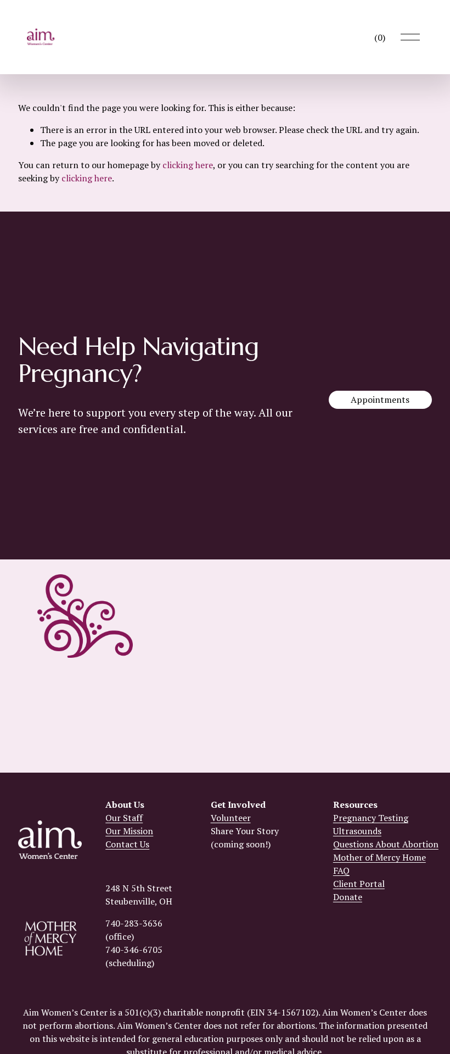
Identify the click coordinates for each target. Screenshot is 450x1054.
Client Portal (359, 884)
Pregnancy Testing (370, 818)
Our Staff (124, 818)
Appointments (380, 399)
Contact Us (127, 844)
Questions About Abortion (385, 844)
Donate (347, 897)
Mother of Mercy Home (379, 857)
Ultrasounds (357, 831)
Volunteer (231, 818)
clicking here (187, 165)
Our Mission (129, 831)
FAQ (341, 870)
